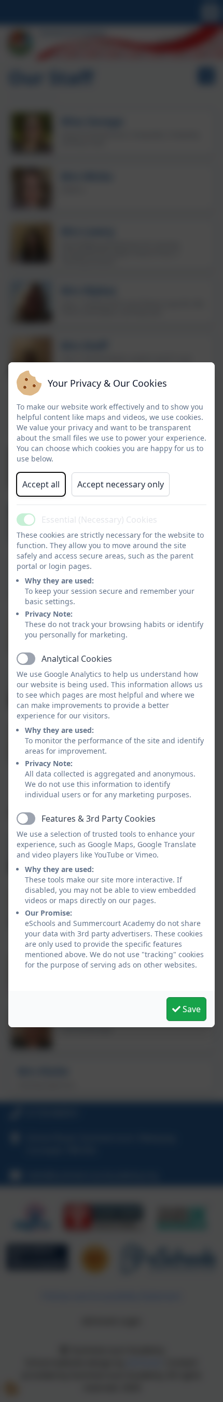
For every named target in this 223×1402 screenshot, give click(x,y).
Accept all (41, 484)
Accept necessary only (120, 484)
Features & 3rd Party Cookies (98, 818)
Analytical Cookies (76, 658)
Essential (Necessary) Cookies (99, 519)
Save (190, 1009)
